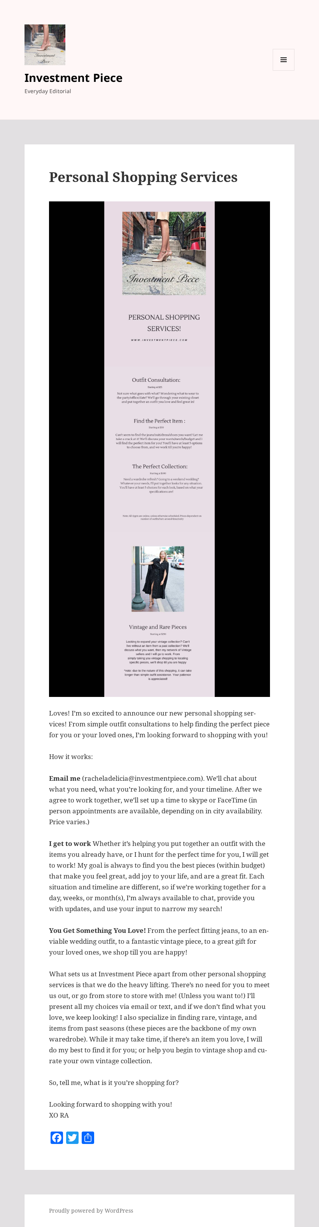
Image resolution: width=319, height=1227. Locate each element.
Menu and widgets (283, 70)
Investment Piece (74, 77)
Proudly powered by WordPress (91, 1210)
